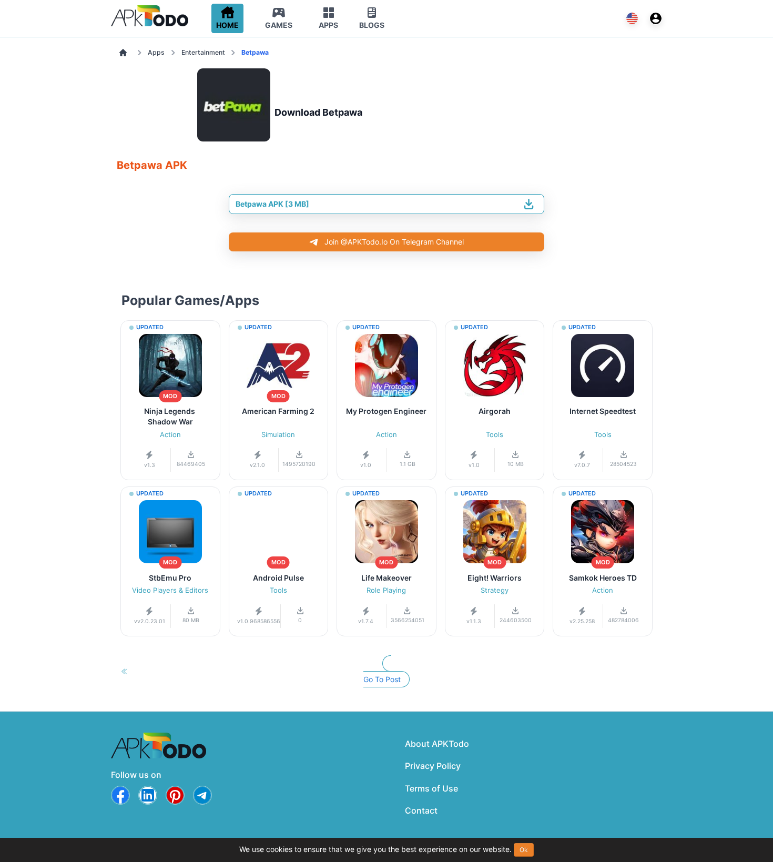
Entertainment (203, 52)
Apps (156, 52)
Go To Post (382, 679)
